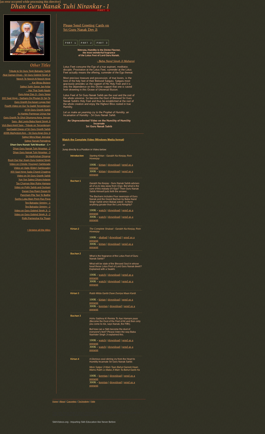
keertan (103, 306)
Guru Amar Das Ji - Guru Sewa (34, 94)
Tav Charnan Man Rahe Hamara (33, 183)
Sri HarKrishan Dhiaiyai (38, 156)
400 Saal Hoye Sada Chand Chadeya (30, 171)
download (114, 164)
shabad (103, 237)
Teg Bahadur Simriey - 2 (37, 206)
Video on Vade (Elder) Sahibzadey (32, 168)
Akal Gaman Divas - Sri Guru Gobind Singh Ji (26, 75)
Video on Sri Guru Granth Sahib (33, 175)
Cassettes (71, 401)
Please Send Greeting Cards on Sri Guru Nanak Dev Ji (86, 27)
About (62, 401)
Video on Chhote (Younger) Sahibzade (30, 164)
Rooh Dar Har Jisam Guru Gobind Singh (29, 160)
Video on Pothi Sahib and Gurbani (32, 187)
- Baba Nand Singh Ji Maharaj (116, 61)
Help (93, 401)
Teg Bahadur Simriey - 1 (37, 203)
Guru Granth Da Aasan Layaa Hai (32, 102)
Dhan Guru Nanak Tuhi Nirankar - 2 (31, 148)
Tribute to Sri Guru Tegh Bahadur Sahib (29, 71)
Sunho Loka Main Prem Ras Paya (32, 199)
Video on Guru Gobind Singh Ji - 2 (32, 214)
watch (102, 210)
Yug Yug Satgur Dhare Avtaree (34, 179)
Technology (83, 401)
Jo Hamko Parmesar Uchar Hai (34, 113)
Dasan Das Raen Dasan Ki (36, 191)
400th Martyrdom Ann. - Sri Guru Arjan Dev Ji (26, 133)
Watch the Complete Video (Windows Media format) (93, 139)
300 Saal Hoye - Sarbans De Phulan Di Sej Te (26, 98)
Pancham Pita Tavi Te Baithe (35, 195)
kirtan (102, 164)
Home (55, 401)
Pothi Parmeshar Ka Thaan (36, 218)
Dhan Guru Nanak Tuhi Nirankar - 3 (31, 152)
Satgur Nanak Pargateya (37, 141)
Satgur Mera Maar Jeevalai (36, 137)
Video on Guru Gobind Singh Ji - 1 (32, 210)
